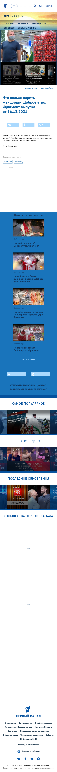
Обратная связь (10, 735)
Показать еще (28, 359)
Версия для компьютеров (28, 745)
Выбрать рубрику (27, 28)
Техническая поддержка (31, 735)
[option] (12, 73)
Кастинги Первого (43, 727)
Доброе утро (13, 15)
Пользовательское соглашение (34, 731)
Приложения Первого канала (18, 727)
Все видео (12, 731)
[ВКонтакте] (13, 125)
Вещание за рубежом (31, 751)
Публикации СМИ (28, 739)
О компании (10, 723)
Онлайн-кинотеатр (43, 723)
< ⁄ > (41, 125)
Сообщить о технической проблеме (39, 88)
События (50, 735)
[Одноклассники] (28, 125)
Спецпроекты (25, 723)
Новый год (19, 162)
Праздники (7, 162)
